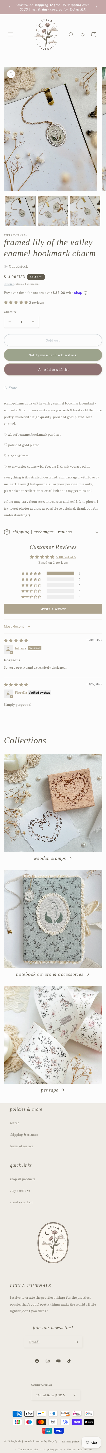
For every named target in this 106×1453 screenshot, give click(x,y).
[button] (10, 34)
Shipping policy (52, 1449)
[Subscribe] (76, 1342)
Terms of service (28, 1449)
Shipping (9, 283)
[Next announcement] (96, 7)
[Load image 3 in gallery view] (85, 211)
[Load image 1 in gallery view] (20, 211)
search (14, 1123)
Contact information (80, 1449)
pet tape (49, 1090)
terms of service (22, 1146)
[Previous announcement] (9, 7)
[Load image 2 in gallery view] (53, 211)
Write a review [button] (53, 608)
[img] (16, 640)
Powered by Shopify (45, 1441)
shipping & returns (24, 1134)
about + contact (21, 1202)
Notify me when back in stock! (52, 354)
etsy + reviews (20, 1190)
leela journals (23, 1441)
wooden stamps (50, 858)
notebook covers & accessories (49, 974)
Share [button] (13, 387)
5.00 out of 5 (66, 556)
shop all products (22, 1179)
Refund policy (71, 1441)
